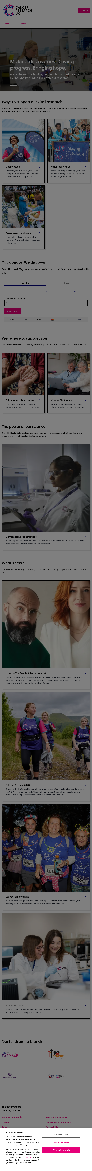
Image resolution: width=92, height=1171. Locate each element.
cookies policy (27, 1157)
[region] (46, 1149)
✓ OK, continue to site (61, 1150)
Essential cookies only (61, 1142)
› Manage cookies (61, 1135)
